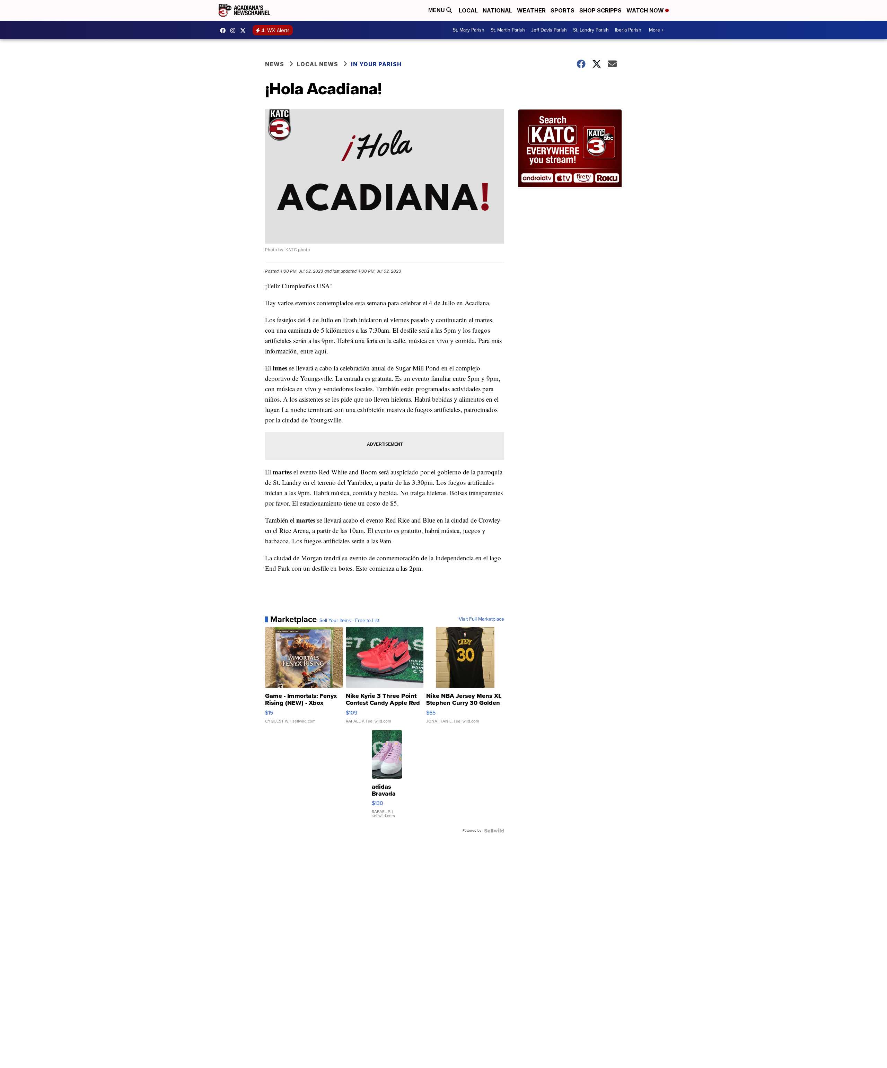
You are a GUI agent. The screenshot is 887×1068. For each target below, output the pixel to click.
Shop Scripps (600, 10)
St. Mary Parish (468, 30)
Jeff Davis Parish (549, 30)
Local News (317, 64)
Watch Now (645, 10)
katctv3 (224, 30)
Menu (437, 10)
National (497, 10)
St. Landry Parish (591, 30)
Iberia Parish (628, 30)
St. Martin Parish (508, 30)
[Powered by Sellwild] (494, 830)
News (274, 64)
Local (468, 10)
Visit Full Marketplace (481, 619)
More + (656, 30)
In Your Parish (376, 64)
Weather (531, 10)
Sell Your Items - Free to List (349, 620)
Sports (562, 10)
